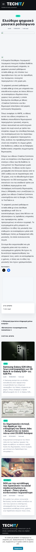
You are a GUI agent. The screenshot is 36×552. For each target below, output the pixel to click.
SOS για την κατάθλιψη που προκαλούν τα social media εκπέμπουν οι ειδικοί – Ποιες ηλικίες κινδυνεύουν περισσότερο (17, 488)
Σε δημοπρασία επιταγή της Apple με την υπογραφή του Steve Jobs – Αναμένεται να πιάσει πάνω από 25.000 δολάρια (18, 429)
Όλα (18, 16)
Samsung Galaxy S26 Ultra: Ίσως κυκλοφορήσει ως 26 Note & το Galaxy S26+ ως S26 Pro (18, 370)
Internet (7, 480)
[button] (18, 548)
